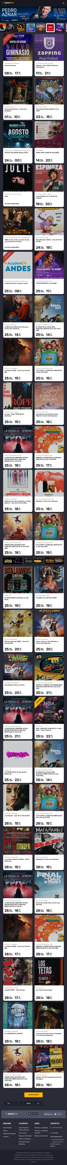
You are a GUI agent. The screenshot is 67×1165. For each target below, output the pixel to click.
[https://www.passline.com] (33, 561)
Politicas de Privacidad (41, 1136)
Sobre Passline (7, 1128)
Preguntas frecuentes (9, 1133)
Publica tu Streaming (25, 1139)
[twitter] (36, 1113)
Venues (5, 1130)
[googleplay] (48, 1114)
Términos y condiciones (41, 1128)
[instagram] (33, 1113)
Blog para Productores (25, 1136)
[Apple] (58, 1114)
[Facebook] (29, 1113)
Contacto (5, 1136)
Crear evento (22, 1133)
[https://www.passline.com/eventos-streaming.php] (12, 561)
